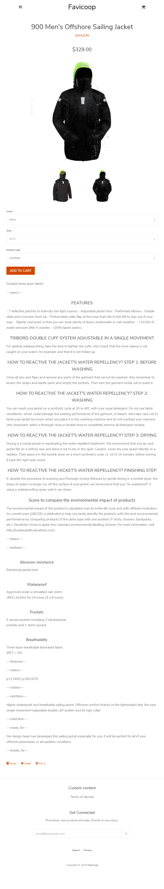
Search (76, 850)
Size (8, 230)
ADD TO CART (20, 271)
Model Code (13, 250)
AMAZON (82, 35)
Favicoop (93, 865)
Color (9, 211)
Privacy (88, 850)
